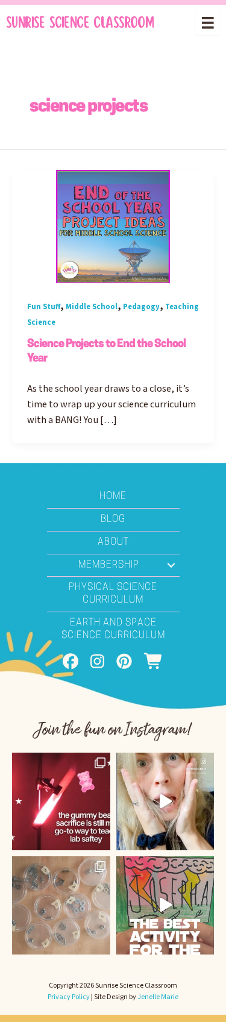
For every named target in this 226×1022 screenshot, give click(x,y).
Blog (113, 519)
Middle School (92, 306)
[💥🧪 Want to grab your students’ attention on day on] (61, 802)
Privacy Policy (69, 997)
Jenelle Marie (157, 997)
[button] (171, 565)
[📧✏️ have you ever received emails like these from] (165, 802)
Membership (108, 565)
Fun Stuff (43, 306)
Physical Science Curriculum (113, 594)
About (113, 542)
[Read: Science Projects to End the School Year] (113, 226)
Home (113, 496)
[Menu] (208, 23)
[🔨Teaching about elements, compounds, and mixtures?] (61, 905)
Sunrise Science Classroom (80, 22)
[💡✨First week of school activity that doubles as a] (165, 905)
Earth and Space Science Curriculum (113, 629)
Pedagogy (141, 306)
